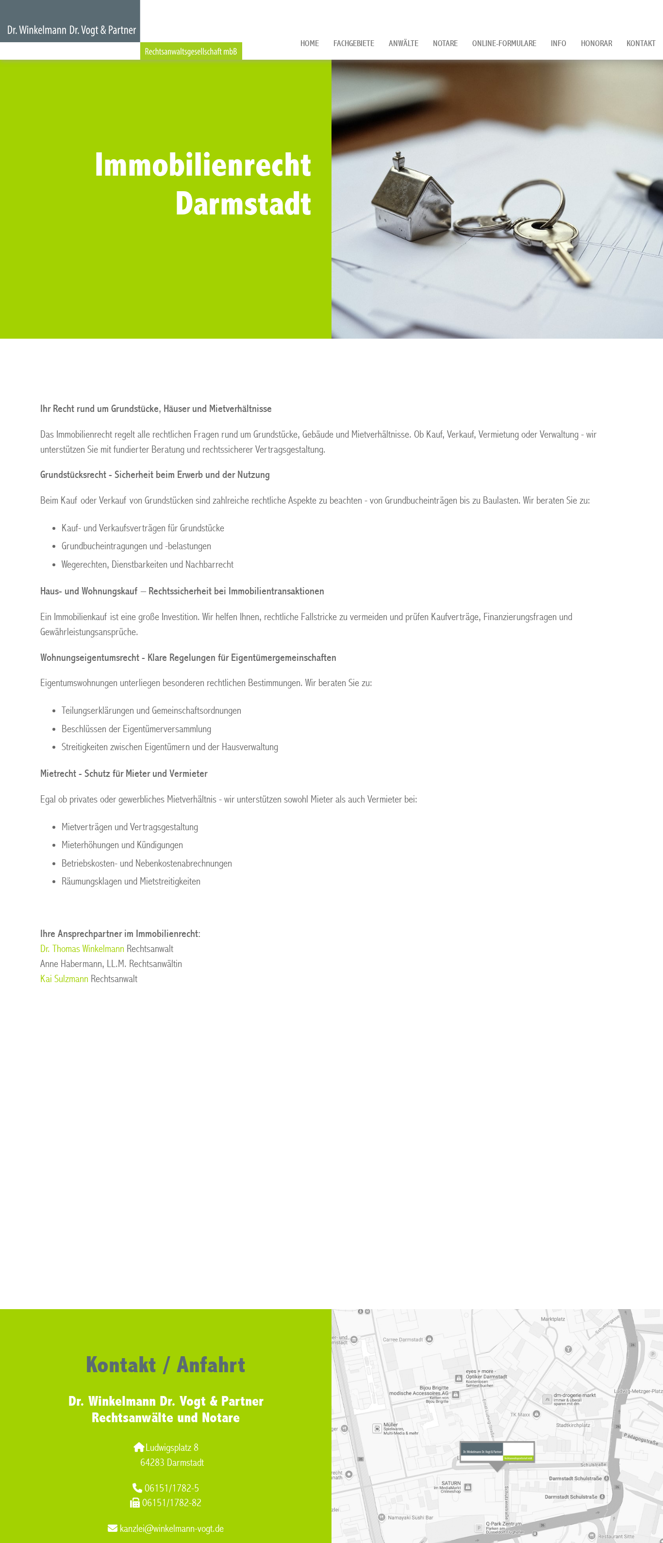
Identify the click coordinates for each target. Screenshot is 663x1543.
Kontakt (641, 43)
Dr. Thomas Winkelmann (82, 949)
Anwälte (403, 43)
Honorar (596, 43)
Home (309, 43)
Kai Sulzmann (64, 979)
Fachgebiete (353, 43)
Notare (445, 43)
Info (558, 43)
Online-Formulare (504, 43)
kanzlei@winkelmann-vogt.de (172, 1529)
